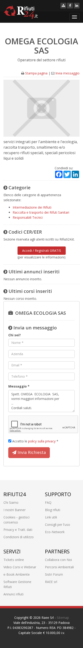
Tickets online (13, 559)
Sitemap (63, 617)
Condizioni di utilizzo (18, 537)
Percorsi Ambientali (59, 567)
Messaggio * (19, 386)
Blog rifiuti (52, 510)
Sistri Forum (54, 574)
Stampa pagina (36, 73)
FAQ (48, 502)
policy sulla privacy (42, 441)
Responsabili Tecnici (28, 217)
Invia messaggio (67, 73)
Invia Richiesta (31, 452)
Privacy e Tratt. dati (17, 529)
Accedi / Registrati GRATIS (41, 250)
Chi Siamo (10, 502)
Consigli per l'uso (57, 524)
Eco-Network (55, 532)
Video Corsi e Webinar (19, 567)
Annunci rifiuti (13, 594)
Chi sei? (14, 335)
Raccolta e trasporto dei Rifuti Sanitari (41, 212)
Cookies (9, 517)
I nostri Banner (14, 510)
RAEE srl (51, 582)
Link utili (51, 517)
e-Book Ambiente (16, 574)
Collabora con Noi (58, 559)
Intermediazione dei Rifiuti (32, 207)
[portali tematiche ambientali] (63, 5)
